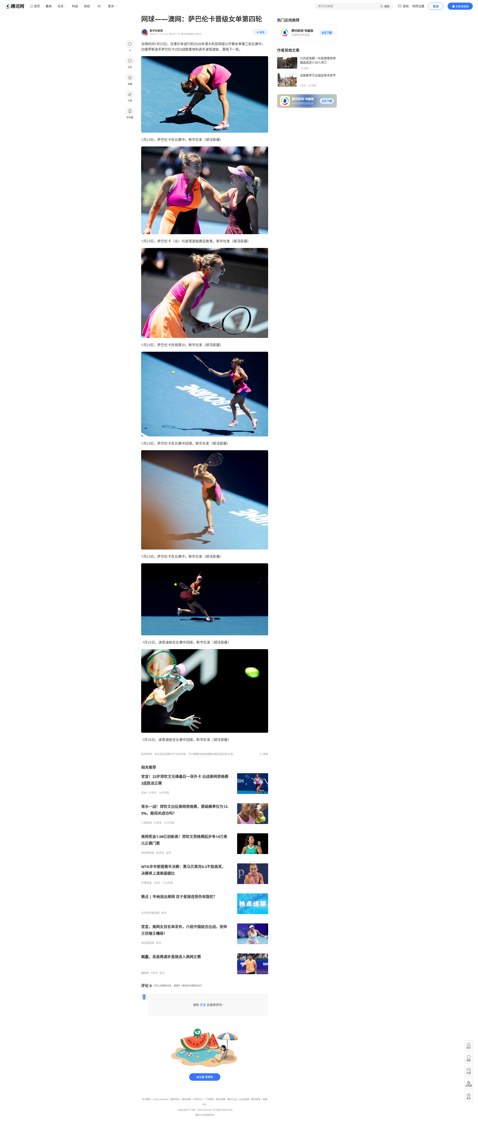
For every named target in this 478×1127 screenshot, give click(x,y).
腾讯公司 (199, 1115)
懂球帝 (145, 973)
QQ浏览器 (244, 1099)
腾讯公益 (232, 1099)
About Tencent (160, 1099)
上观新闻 (146, 822)
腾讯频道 (256, 1099)
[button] (326, 32)
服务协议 (175, 1099)
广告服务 (209, 1099)
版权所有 (209, 1115)
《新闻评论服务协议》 (191, 985)
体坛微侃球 (147, 852)
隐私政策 (186, 1099)
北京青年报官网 (150, 912)
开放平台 (197, 1099)
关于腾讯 (146, 1099)
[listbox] (204, 869)
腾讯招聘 (220, 1099)
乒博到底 (146, 882)
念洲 (143, 792)
